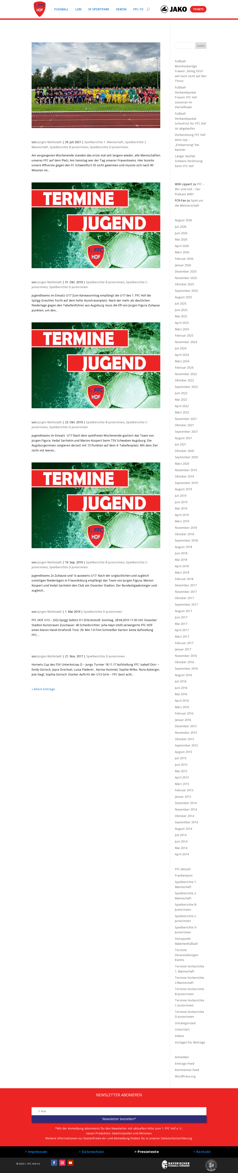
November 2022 (186, 374)
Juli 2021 (180, 444)
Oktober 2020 (184, 451)
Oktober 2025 (184, 284)
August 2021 (183, 438)
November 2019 (186, 470)
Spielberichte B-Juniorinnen (69, 147)
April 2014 (182, 854)
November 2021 (186, 419)
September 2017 (186, 604)
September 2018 (186, 540)
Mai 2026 (181, 239)
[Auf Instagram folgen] (62, 1163)
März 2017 (182, 636)
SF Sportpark (98, 9)
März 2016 (182, 707)
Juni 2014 (181, 841)
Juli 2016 (180, 681)
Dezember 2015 (186, 726)
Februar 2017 (184, 643)
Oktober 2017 (184, 598)
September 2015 (186, 745)
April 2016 (182, 700)
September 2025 (186, 291)
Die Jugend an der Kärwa (61, 275)
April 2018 (182, 566)
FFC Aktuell (182, 869)
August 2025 (183, 297)
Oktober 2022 (184, 380)
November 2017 (186, 592)
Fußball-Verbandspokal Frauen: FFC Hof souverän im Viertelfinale (186, 97)
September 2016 (186, 668)
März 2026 (182, 252)
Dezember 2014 (186, 803)
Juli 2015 (180, 758)
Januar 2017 (183, 649)
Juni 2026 (181, 233)
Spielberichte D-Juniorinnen (109, 147)
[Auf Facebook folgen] (54, 1163)
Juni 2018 (181, 553)
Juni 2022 (181, 393)
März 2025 (182, 329)
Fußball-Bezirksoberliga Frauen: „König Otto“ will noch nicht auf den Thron (190, 71)
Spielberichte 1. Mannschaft (103, 142)
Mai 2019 (181, 508)
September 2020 (186, 457)
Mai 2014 (181, 848)
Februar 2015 (184, 790)
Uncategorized (185, 1023)
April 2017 (182, 630)
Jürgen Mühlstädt (49, 142)
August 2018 (183, 547)
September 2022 (186, 387)
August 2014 (183, 829)
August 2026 (183, 220)
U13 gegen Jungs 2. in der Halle (68, 649)
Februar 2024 (184, 367)
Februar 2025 (184, 335)
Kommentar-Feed (187, 1070)
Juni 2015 (181, 765)
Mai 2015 (181, 771)
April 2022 (182, 406)
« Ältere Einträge (43, 689)
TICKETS (198, 9)
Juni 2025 (181, 310)
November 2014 (186, 809)
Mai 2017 (181, 624)
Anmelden (182, 1057)
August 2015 (183, 752)
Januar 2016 (183, 720)
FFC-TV (138, 9)
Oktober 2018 (184, 534)
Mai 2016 (181, 694)
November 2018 (186, 528)
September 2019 (186, 483)
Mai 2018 (181, 560)
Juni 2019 (181, 502)
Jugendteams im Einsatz (60, 415)
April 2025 (182, 323)
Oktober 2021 (184, 425)
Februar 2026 (184, 259)
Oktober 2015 (184, 739)
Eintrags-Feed (184, 1063)
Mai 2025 (181, 316)
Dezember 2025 (186, 271)
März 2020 (182, 464)
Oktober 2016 (184, 662)
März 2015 (182, 784)
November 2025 (186, 278)
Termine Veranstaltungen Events (186, 955)
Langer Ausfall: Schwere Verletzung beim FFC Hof (189, 161)
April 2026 (182, 246)
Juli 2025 (180, 303)
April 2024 (182, 355)
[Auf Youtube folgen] (70, 1163)
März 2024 (182, 361)
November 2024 (186, 342)
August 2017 (183, 611)
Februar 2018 (184, 579)
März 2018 (182, 572)
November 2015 (186, 732)
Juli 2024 (180, 348)
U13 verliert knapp (54, 605)
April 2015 (182, 777)
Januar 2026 (183, 265)
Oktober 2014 (184, 816)
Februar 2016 (184, 713)
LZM (78, 9)
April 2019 (182, 515)
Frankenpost (184, 875)
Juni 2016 (181, 688)
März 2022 (182, 412)
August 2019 (183, 489)
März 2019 (182, 521)
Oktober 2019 (184, 476)
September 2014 (186, 822)
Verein (121, 9)
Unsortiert (182, 1029)
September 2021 (186, 431)
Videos (179, 1036)
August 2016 (183, 675)
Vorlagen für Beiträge (190, 1042)
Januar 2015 (183, 797)
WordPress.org (185, 1076)
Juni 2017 (181, 617)
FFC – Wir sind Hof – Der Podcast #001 (189, 189)
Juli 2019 (180, 496)
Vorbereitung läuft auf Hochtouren (73, 135)
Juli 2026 (180, 227)
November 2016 (186, 656)
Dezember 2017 (186, 585)
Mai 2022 (181, 399)
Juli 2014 (180, 835)
